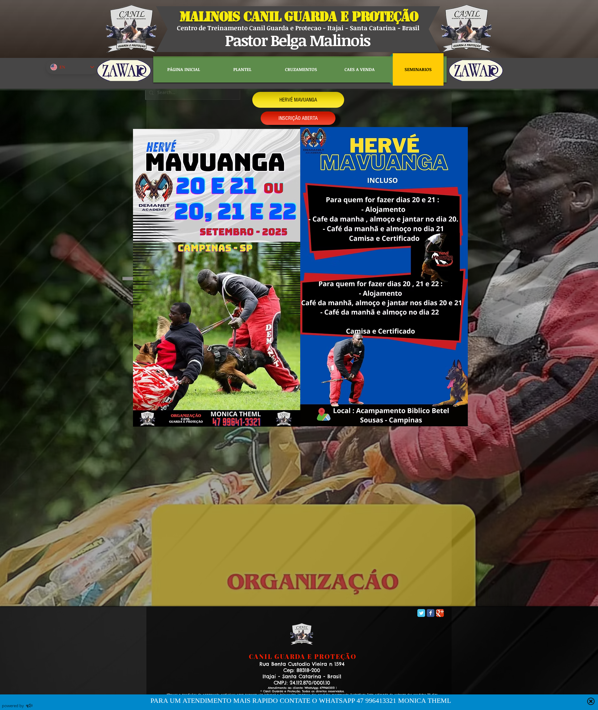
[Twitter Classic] (421, 613)
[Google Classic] (440, 613)
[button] (298, 100)
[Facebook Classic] (430, 613)
